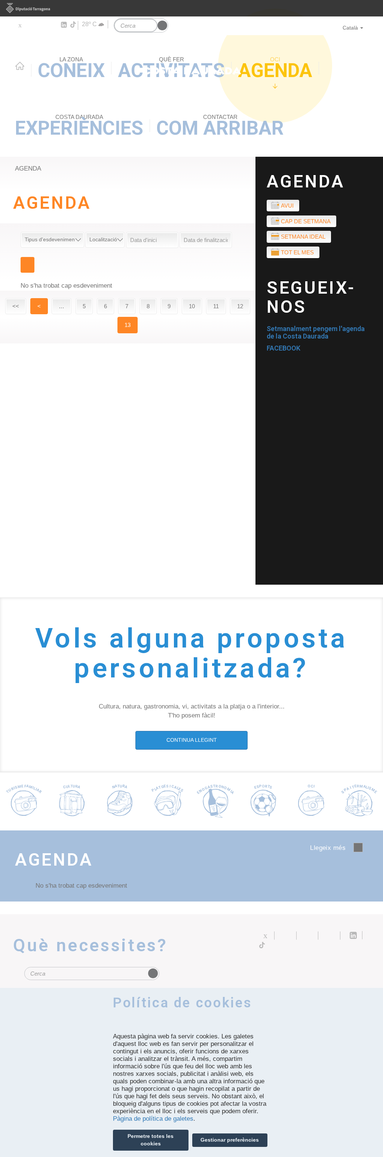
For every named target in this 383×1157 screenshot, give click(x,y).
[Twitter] (19, 25)
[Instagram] (52, 25)
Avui (287, 205)
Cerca (27, 265)
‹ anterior (358, 847)
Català (350, 28)
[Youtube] (41, 25)
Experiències (79, 126)
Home (20, 66)
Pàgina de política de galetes (153, 1118)
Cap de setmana (306, 221)
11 (216, 306)
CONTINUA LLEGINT (191, 740)
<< (15, 306)
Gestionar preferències (229, 1140)
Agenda (275, 69)
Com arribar (220, 126)
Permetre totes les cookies (151, 1140)
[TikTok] (74, 24)
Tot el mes (297, 252)
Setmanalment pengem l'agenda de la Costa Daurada (316, 332)
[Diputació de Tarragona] (191, 8)
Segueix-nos (311, 297)
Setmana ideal (303, 236)
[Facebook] (30, 25)
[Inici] (191, 50)
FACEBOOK (283, 348)
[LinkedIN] (63, 25)
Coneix (71, 69)
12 (240, 306)
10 (192, 306)
